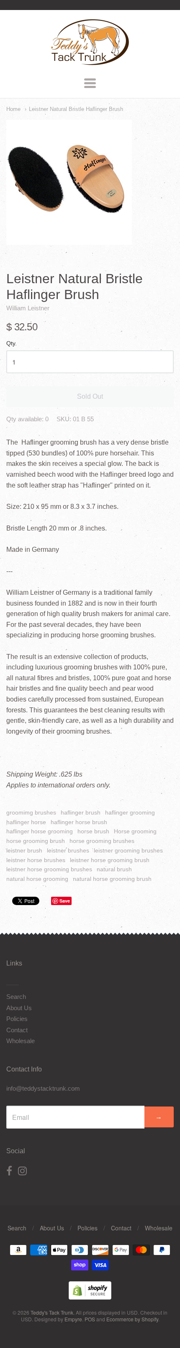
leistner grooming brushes (128, 850)
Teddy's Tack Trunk (52, 1312)
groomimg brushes (31, 812)
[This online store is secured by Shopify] (90, 1297)
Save (64, 901)
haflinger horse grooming (39, 831)
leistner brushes (68, 850)
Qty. (11, 343)
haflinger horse (26, 822)
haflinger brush (80, 812)
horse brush (93, 831)
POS (90, 1319)
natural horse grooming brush (112, 878)
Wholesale (20, 1040)
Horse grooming (135, 831)
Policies (17, 1018)
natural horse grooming (37, 878)
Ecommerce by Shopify (132, 1319)
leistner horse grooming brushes (49, 869)
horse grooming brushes (101, 840)
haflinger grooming (130, 812)
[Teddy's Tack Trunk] (90, 61)
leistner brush (24, 850)
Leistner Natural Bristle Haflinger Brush (76, 109)
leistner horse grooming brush (109, 860)
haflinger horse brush (79, 822)
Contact (17, 1030)
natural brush (114, 869)
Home (13, 109)
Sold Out (90, 396)
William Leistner (27, 308)
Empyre (73, 1319)
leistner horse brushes (35, 860)
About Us (19, 1007)
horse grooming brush (35, 840)
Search (16, 996)
